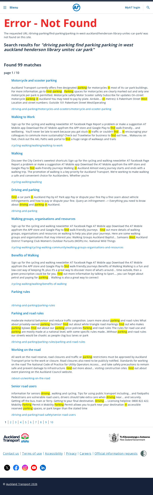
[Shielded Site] (143, 453)
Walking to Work (23, 117)
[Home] (76, 7)
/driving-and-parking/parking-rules (33, 305)
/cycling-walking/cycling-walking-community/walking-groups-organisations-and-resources (67, 247)
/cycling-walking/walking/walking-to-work (37, 145)
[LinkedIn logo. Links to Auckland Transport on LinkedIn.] (43, 468)
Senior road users (24, 386)
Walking (17, 153)
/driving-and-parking (24, 211)
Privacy (71, 453)
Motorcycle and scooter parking (34, 80)
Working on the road (26, 350)
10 (51, 422)
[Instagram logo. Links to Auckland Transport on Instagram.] (25, 468)
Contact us (11, 453)
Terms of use (32, 453)
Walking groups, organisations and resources (43, 219)
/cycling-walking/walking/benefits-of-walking (39, 284)
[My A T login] (132, 7)
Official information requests (116, 453)
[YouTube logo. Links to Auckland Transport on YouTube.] (34, 468)
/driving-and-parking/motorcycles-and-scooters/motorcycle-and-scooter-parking (61, 109)
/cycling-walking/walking (26, 182)
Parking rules (20, 292)
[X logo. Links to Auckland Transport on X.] (7, 468)
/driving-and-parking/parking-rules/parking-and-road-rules (48, 342)
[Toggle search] (148, 7)
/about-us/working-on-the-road (30, 378)
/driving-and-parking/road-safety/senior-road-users (43, 414)
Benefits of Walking (25, 255)
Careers (85, 453)
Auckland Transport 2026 (22, 484)
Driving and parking (25, 190)
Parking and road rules (27, 313)
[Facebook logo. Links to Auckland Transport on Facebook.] (16, 468)
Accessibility (54, 453)
